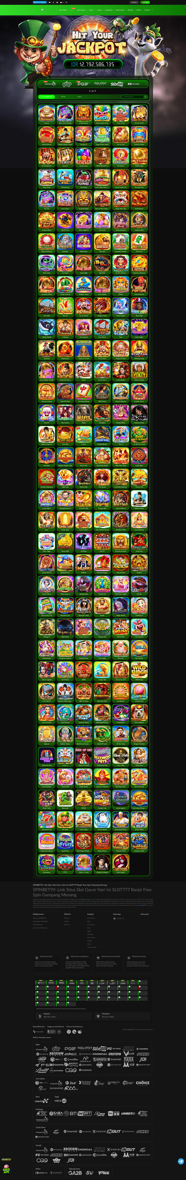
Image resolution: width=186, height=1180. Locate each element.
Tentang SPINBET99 (39, 918)
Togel (99, 10)
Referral (66, 924)
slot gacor (83, 899)
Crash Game (120, 10)
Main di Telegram (41, 2)
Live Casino (81, 10)
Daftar (145, 2)
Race (91, 10)
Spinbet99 (143, 905)
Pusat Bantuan (38, 924)
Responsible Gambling (40, 921)
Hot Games (63, 10)
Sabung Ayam (149, 10)
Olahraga (109, 10)
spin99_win (120, 918)
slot (132, 903)
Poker (138, 10)
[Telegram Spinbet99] (180, 1161)
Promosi (67, 918)
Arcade (130, 10)
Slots (71, 10)
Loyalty (66, 921)
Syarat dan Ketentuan (40, 928)
